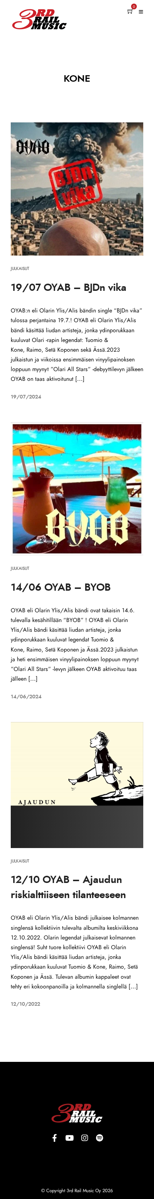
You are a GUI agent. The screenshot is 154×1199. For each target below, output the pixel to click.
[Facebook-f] (54, 1137)
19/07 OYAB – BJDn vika (68, 288)
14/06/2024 (26, 696)
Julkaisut (20, 268)
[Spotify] (99, 1137)
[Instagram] (84, 1137)
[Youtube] (69, 1137)
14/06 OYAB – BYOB (61, 588)
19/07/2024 (26, 397)
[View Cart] (130, 12)
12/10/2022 (25, 1004)
